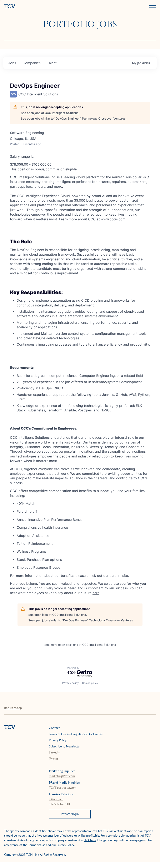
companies (31, 63)
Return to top (13, 708)
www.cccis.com (113, 219)
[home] (41, 6)
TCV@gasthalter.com (62, 788)
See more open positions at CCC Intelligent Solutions (80, 644)
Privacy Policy (58, 740)
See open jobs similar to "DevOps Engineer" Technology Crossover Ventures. (73, 118)
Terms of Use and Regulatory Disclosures (75, 734)
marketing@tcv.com (62, 776)
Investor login (70, 814)
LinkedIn (54, 753)
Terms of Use (36, 845)
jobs (12, 63)
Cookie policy (90, 683)
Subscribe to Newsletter (65, 746)
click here (90, 840)
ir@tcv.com (56, 799)
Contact (54, 728)
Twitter (53, 759)
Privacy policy (70, 683)
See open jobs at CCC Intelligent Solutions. (50, 113)
